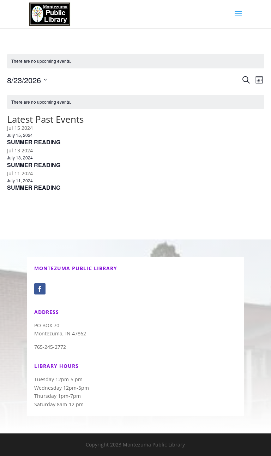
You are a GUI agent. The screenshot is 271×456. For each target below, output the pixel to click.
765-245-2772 (50, 346)
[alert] (135, 61)
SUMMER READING (33, 142)
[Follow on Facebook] (40, 288)
